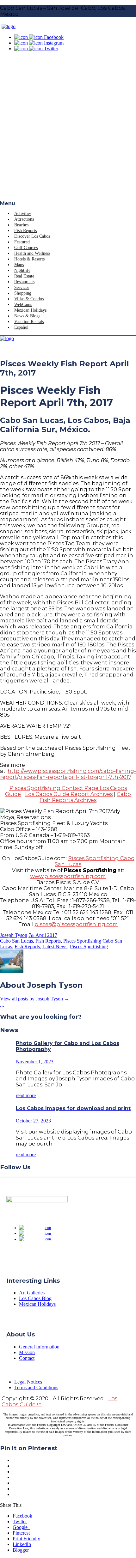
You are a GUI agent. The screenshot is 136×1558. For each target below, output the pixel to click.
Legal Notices (28, 1381)
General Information (39, 1346)
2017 (52, 935)
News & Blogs (27, 316)
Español (21, 327)
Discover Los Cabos (32, 236)
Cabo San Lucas (16, 941)
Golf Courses (26, 247)
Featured (22, 242)
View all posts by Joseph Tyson (34, 998)
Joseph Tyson (13, 935)
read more (26, 1095)
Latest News (54, 946)
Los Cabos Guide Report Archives (69, 794)
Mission (27, 1352)
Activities (22, 213)
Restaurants (24, 281)
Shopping (22, 293)
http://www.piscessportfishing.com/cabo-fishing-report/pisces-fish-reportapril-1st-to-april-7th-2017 (68, 774)
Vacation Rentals (29, 321)
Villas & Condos (29, 298)
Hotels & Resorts (29, 259)
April (41, 935)
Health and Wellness (32, 253)
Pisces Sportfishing (82, 941)
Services (21, 287)
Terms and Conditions (36, 1387)
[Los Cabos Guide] (8, 26)
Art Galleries (32, 1292)
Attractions (24, 219)
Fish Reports (25, 230)
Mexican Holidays (30, 310)
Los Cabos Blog (35, 1298)
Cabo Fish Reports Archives (85, 797)
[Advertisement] (68, 129)
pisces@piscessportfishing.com (76, 924)
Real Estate (24, 276)
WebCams (23, 304)
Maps (19, 264)
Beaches (21, 225)
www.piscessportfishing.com (68, 876)
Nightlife (22, 270)
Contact (26, 1358)
